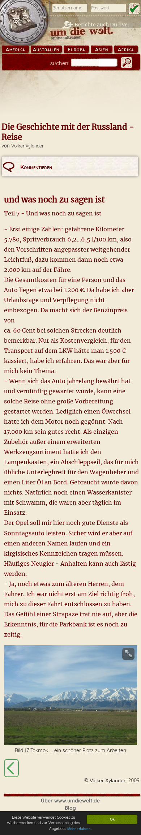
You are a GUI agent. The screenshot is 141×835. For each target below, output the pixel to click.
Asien (101, 49)
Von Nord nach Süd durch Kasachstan (11, 768)
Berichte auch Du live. (101, 24)
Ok (112, 819)
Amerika (15, 49)
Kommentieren (36, 167)
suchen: (59, 63)
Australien (46, 49)
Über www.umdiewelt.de (70, 800)
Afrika (126, 49)
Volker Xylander (27, 146)
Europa (76, 49)
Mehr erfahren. (79, 829)
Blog (70, 808)
